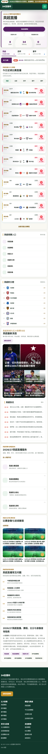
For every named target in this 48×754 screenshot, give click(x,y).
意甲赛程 (4, 712)
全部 (16, 81)
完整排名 (42, 282)
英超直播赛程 (24, 29)
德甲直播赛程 (18, 658)
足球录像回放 (5, 731)
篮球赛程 (27, 727)
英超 (7, 81)
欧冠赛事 (4, 738)
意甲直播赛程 (7, 658)
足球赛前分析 (5, 734)
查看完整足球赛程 (24, 226)
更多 (42, 402)
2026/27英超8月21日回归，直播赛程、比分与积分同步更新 (24, 1)
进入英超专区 (7, 457)
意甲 (33, 81)
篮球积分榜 (28, 734)
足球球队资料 (29, 718)
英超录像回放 (38, 658)
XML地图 (3, 747)
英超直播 (6, 654)
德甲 (41, 81)
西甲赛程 (4, 708)
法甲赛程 (4, 719)
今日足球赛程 (29, 710)
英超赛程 (4, 705)
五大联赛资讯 (5, 727)
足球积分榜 (28, 714)
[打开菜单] (44, 6)
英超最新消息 (34, 34)
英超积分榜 (13, 34)
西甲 (24, 81)
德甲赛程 (4, 715)
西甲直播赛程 (35, 654)
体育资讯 (27, 738)
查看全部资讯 (7, 340)
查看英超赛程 (7, 694)
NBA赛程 (28, 731)
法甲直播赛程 (28, 658)
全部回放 (5, 526)
